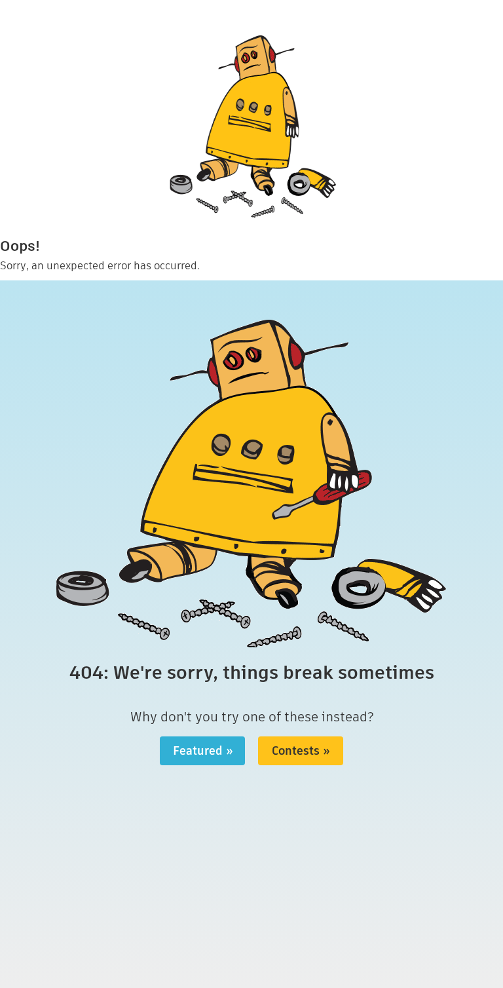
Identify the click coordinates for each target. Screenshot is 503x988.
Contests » (301, 751)
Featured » (203, 751)
